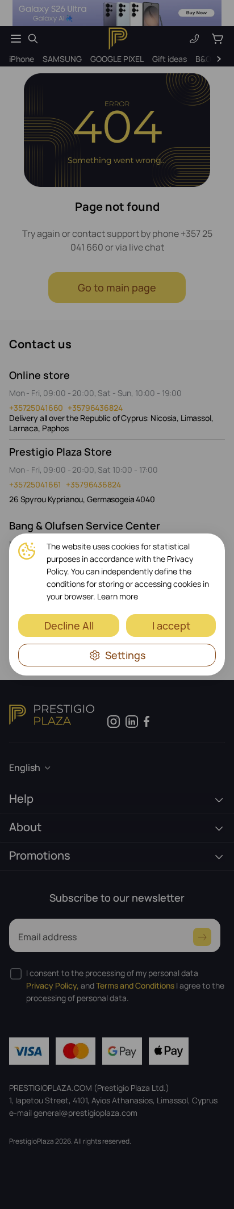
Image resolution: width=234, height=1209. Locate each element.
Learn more (117, 596)
